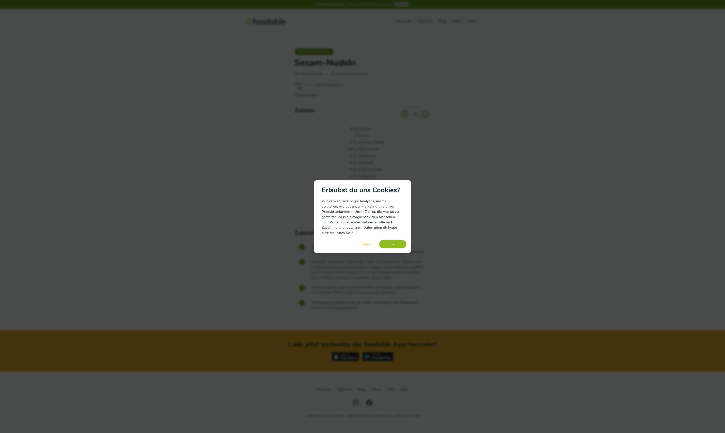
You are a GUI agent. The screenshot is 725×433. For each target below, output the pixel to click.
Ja (392, 244)
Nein (366, 244)
